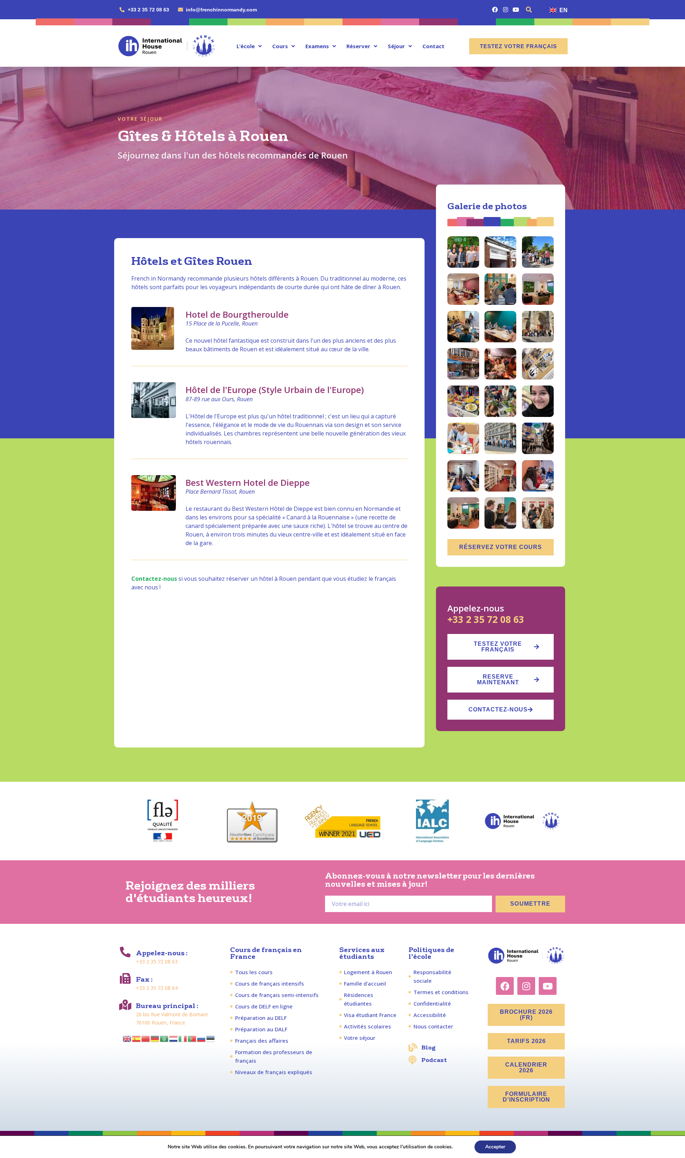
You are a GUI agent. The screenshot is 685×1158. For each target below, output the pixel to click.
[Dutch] (173, 1038)
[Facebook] (495, 9)
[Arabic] (164, 1038)
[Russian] (201, 1038)
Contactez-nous (154, 579)
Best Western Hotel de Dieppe (248, 482)
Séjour (396, 46)
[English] (127, 1038)
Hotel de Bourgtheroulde (237, 314)
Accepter (495, 1146)
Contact (433, 46)
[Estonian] (210, 1038)
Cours (280, 46)
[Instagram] (505, 9)
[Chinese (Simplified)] (146, 1038)
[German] (155, 1038)
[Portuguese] (192, 1038)
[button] (529, 9)
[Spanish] (136, 1038)
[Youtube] (515, 9)
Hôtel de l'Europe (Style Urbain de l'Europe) (275, 390)
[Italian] (183, 1038)
